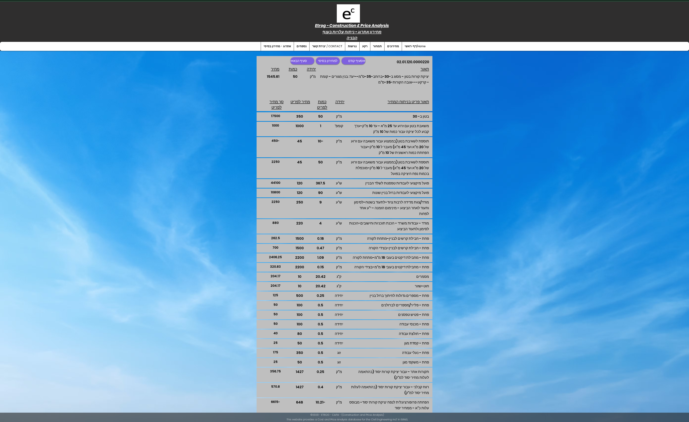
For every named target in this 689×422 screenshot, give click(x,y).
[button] (393, 46)
